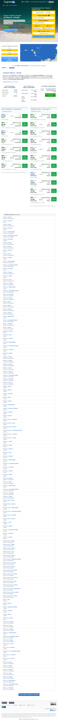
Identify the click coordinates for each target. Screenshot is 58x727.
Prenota (5, 27)
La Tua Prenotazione (34, 1)
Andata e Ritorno (40, 12)
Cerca (43, 36)
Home (24, 1)
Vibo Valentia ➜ (9, 643)
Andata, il (38, 26)
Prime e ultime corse (20, 20)
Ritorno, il (50, 26)
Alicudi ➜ (8, 217)
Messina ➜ (9, 331)
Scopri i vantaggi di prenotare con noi (16, 27)
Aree (28, 1)
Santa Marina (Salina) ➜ (11, 570)
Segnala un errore (23, 705)
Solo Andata (48, 12)
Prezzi (5, 23)
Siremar (12, 67)
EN (54, 704)
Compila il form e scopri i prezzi (50, 95)
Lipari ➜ (8, 301)
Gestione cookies (32, 705)
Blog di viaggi (42, 1)
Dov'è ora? (14, 127)
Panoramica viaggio (11, 20)
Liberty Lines (5, 67)
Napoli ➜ (8, 386)
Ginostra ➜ (8, 276)
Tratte (7, 5)
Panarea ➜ (8, 474)
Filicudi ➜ (8, 246)
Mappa (5, 20)
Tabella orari (9, 23)
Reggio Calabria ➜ (9, 500)
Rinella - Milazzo (14, 81)
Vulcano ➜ (8, 662)
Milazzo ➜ (8, 356)
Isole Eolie (17, 214)
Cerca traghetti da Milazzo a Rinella (28, 694)
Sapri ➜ (7, 599)
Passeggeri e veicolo (45, 31)
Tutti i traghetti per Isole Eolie (10, 29)
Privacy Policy (8, 705)
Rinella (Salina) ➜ (9, 540)
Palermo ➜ (8, 441)
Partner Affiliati (14, 705)
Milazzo (9, 50)
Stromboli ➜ (9, 618)
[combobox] (43, 18)
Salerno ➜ (8, 522)
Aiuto (46, 1)
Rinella (10, 54)
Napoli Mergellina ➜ (11, 419)
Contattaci (37, 719)
